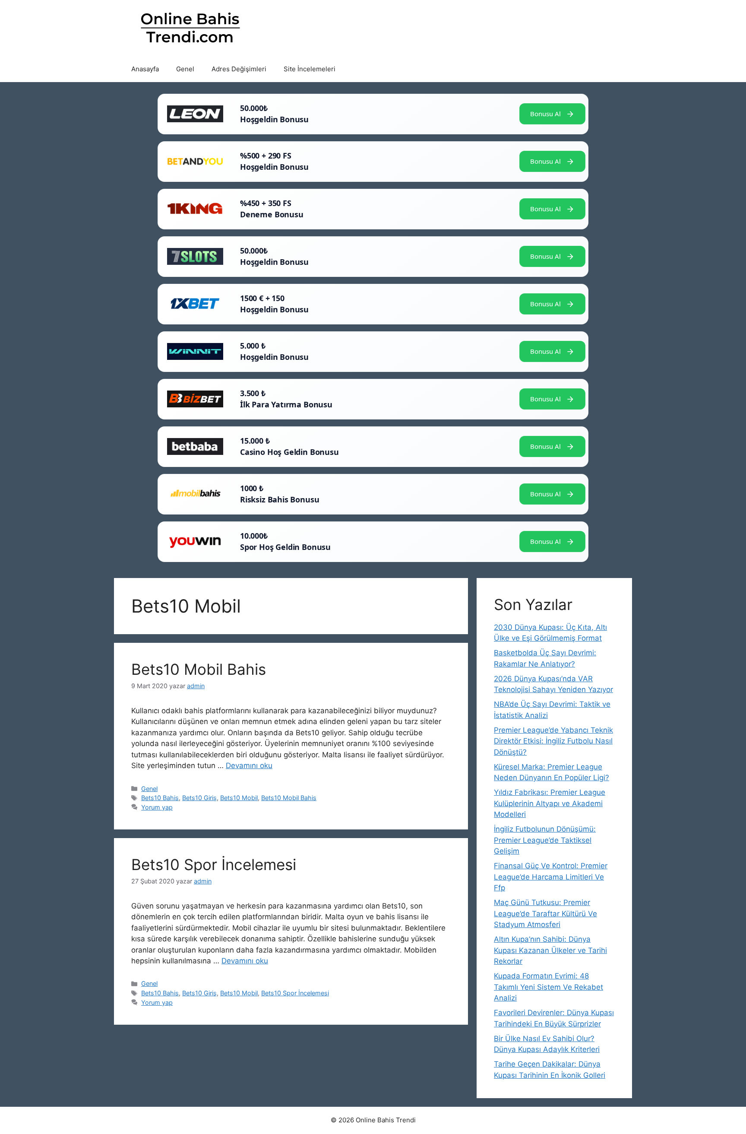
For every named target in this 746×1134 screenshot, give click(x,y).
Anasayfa (145, 69)
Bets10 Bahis (160, 797)
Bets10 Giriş (199, 797)
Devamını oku (249, 765)
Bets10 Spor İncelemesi (213, 864)
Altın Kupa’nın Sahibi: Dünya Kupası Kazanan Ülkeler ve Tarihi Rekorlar (550, 950)
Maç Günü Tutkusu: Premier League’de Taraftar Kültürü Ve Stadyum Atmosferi (545, 913)
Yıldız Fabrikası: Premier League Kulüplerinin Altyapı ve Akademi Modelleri (549, 803)
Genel (185, 69)
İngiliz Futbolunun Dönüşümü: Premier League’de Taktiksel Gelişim (545, 840)
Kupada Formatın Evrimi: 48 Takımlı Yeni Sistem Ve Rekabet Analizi (548, 987)
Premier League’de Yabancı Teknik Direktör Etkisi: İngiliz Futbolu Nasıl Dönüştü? (553, 741)
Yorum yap (157, 807)
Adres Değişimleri (239, 69)
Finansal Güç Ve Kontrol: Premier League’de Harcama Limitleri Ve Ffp (550, 876)
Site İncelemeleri (309, 69)
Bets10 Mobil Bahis (198, 669)
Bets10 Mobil (239, 797)
